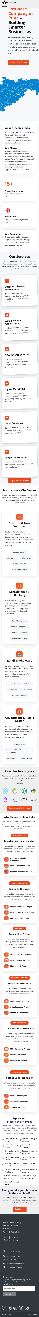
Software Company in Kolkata (29, 1158)
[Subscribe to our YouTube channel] (15, 1308)
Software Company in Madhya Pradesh (29, 1177)
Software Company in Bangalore (12, 1152)
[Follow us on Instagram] (27, 1308)
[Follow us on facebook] (4, 1308)
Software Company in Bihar (11, 1140)
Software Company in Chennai (12, 1158)
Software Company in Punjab (12, 1183)
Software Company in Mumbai (29, 1146)
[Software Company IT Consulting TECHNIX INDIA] (9, 6)
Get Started (19, 1209)
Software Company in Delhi (11, 1146)
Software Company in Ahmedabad (12, 1165)
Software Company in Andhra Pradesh (11, 1177)
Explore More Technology (19, 808)
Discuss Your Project (18, 62)
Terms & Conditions (30, 1314)
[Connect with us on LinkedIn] (21, 1308)
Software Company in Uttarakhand (29, 1171)
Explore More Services (20, 480)
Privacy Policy (7, 1314)
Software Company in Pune (28, 1165)
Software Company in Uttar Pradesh (11, 1171)
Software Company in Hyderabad (29, 1152)
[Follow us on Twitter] (10, 1308)
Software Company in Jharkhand (29, 1140)
